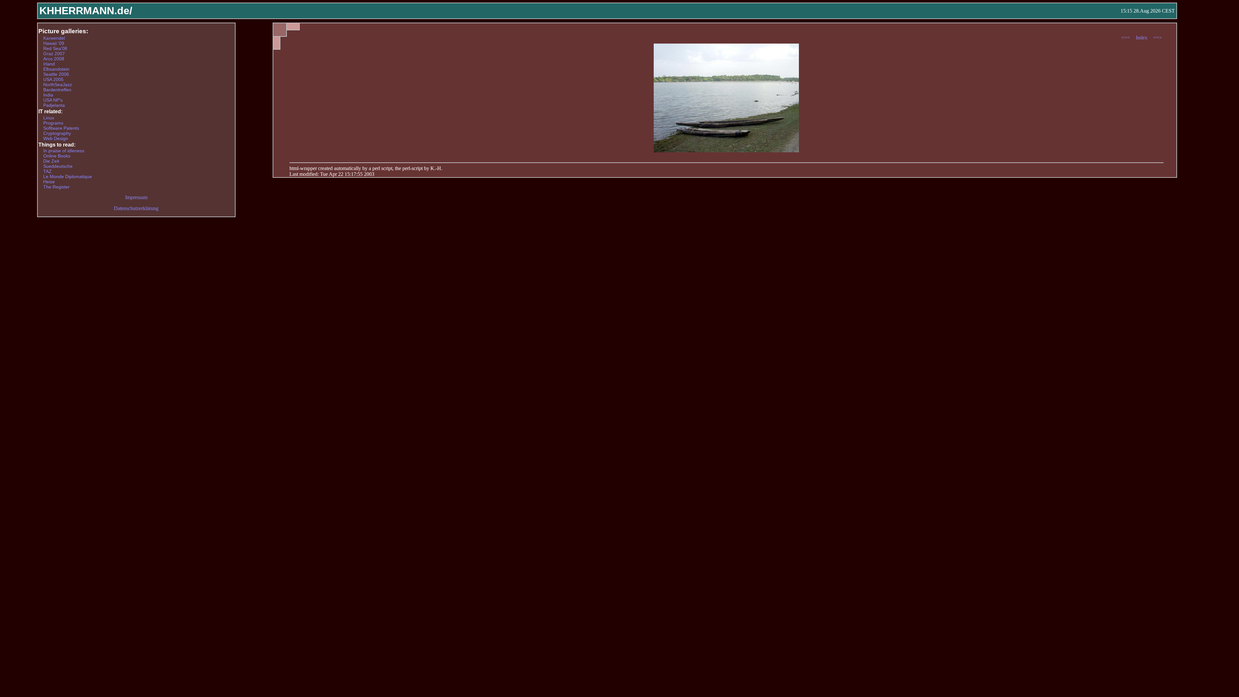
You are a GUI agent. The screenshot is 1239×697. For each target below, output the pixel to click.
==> (1157, 37)
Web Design (55, 138)
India (48, 94)
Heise (49, 181)
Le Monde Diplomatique (67, 176)
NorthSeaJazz (57, 84)
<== (1126, 37)
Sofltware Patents (61, 128)
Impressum (136, 197)
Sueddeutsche (58, 166)
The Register (56, 186)
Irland (49, 63)
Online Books (56, 155)
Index (1142, 37)
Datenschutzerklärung (136, 208)
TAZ (47, 171)
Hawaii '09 (53, 43)
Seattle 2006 (56, 74)
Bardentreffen (57, 89)
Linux (48, 117)
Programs (53, 123)
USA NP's (53, 100)
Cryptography (57, 133)
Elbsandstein (56, 69)
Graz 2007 (54, 53)
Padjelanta (54, 105)
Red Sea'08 (55, 48)
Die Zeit (51, 161)
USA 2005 (53, 79)
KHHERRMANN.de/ (85, 10)
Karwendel (54, 38)
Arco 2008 (53, 58)
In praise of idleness (63, 150)
